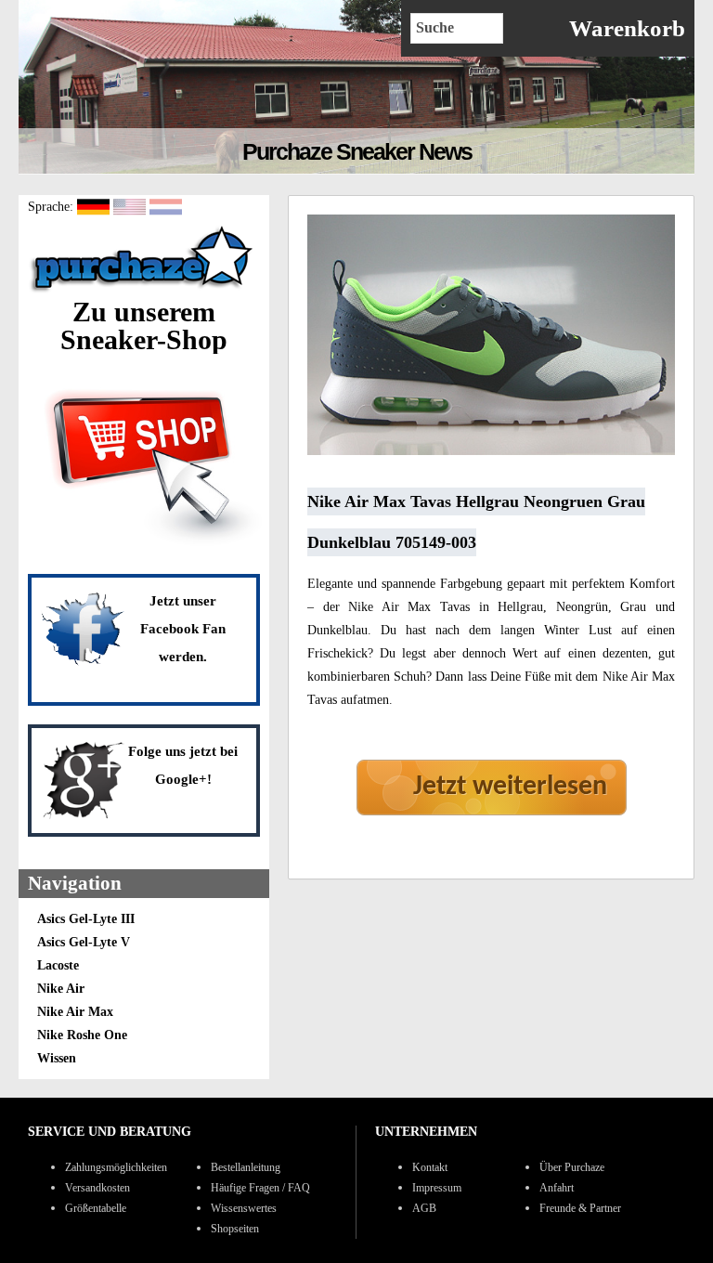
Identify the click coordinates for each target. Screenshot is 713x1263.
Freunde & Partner (580, 1208)
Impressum (436, 1187)
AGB (424, 1208)
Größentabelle (95, 1208)
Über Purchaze (571, 1167)
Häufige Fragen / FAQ (260, 1187)
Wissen (56, 1058)
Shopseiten (235, 1228)
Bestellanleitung (245, 1167)
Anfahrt (556, 1187)
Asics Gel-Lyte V (83, 942)
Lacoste (58, 965)
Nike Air (60, 989)
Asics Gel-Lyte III (86, 919)
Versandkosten (97, 1187)
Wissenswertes (244, 1208)
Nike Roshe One (82, 1035)
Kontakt (429, 1167)
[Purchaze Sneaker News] (144, 291)
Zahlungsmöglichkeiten (116, 1167)
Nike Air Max (75, 1012)
